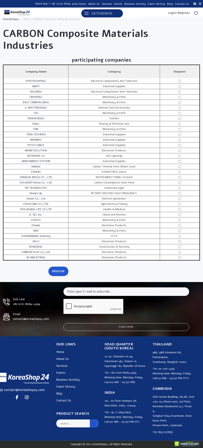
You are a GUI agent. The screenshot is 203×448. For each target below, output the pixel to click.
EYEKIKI (36, 172)
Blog (170, 4)
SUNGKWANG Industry (35, 236)
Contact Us (182, 4)
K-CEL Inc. (35, 214)
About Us (94, 4)
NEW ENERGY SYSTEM (36, 161)
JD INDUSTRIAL (36, 257)
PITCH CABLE (36, 145)
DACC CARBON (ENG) (36, 102)
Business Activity (135, 4)
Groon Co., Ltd (36, 198)
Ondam (36, 225)
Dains (36, 124)
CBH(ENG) (36, 97)
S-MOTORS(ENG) (36, 108)
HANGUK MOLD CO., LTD (36, 177)
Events (118, 4)
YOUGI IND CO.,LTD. (36, 204)
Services (107, 4)
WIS (36, 231)
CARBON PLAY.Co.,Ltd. (36, 252)
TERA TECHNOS (36, 134)
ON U (36, 241)
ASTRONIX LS (36, 156)
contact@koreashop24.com (24, 390)
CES (36, 113)
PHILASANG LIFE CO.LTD (36, 209)
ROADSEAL (36, 247)
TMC (36, 129)
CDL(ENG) (36, 91)
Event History (156, 4)
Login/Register (179, 13)
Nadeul (36, 166)
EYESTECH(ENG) (36, 81)
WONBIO (35, 140)
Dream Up (36, 193)
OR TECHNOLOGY (36, 188)
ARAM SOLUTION (36, 150)
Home (82, 4)
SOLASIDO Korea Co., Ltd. (36, 182)
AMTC (36, 86)
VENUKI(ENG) (35, 118)
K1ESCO (36, 220)
